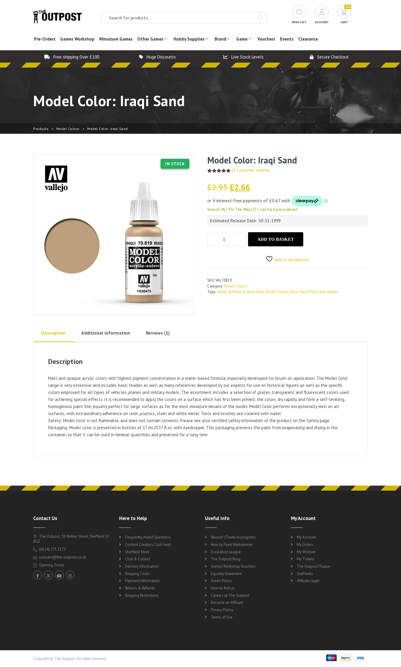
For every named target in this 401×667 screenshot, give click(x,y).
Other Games (150, 39)
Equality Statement (226, 573)
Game (241, 39)
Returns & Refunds (140, 588)
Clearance (308, 39)
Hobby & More (229, 291)
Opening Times (51, 565)
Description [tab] (53, 333)
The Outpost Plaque (313, 566)
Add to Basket (275, 239)
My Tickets (305, 558)
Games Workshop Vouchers (233, 566)
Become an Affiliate (227, 602)
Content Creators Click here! (148, 544)
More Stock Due (302, 291)
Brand (220, 39)
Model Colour (68, 128)
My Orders (305, 544)
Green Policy (221, 580)
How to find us (223, 588)
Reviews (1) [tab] (158, 333)
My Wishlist (306, 551)
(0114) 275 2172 (52, 549)
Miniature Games (116, 39)
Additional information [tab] (105, 333)
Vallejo (332, 291)
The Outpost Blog (225, 558)
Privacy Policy (222, 609)
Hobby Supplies (189, 39)
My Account (306, 537)
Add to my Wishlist (291, 260)
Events (287, 39)
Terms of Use (221, 617)
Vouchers (266, 39)
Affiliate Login (308, 580)
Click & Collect (137, 558)
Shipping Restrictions (142, 595)
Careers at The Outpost (230, 595)
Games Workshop (77, 39)
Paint (321, 291)
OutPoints (305, 573)
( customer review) (250, 170)
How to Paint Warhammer (232, 544)
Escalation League (226, 551)
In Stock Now (253, 291)
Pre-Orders (44, 39)
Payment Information (142, 580)
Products (40, 128)
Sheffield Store (137, 551)
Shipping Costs (137, 573)
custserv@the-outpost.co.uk (62, 557)
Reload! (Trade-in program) (233, 537)
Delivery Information (142, 566)
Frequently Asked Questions (148, 537)
